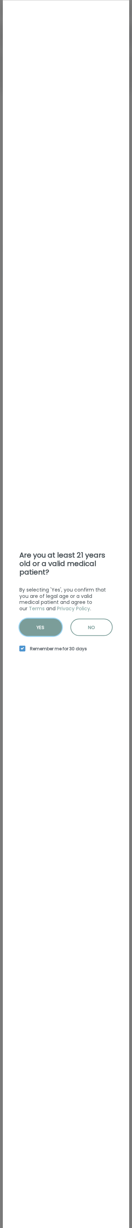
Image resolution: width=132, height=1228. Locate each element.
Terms (37, 608)
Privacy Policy (73, 608)
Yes (40, 627)
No (91, 627)
